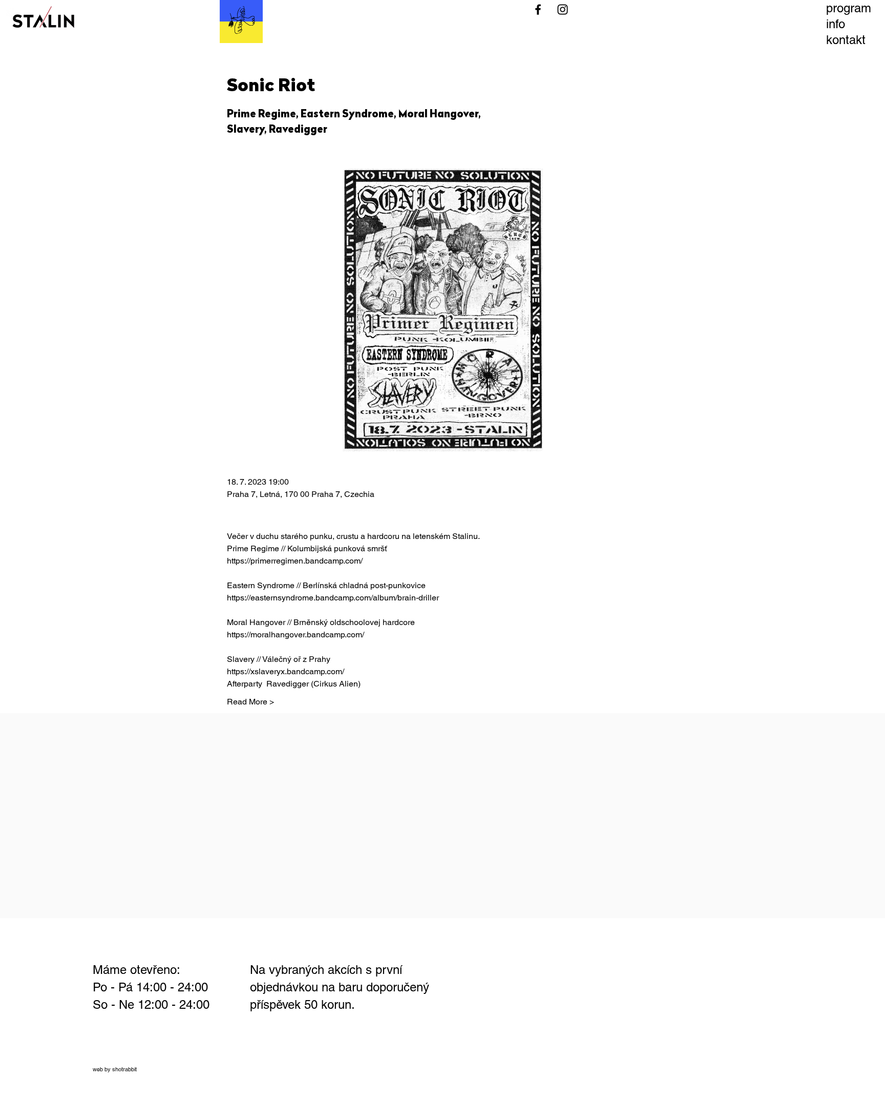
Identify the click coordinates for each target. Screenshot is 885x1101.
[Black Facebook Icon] (538, 9)
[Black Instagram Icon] (563, 9)
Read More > (250, 702)
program (848, 8)
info (835, 24)
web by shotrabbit (115, 1069)
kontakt (846, 40)
